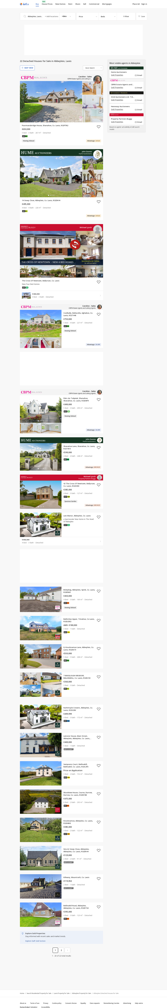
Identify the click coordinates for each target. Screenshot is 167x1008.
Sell (84, 4)
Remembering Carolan (111, 1003)
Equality (83, 1003)
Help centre (139, 1003)
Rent (70, 4)
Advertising (127, 1003)
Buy (37, 4)
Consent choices (71, 1003)
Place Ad (136, 4)
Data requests (95, 1003)
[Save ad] (98, 126)
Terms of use (34, 1003)
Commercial (94, 4)
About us (23, 1003)
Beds (103, 16)
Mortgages (107, 4)
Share (77, 4)
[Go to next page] (67, 950)
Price (81, 16)
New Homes (60, 4)
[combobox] (47, 16)
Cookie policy (56, 1003)
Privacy (45, 1003)
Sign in (144, 4)
